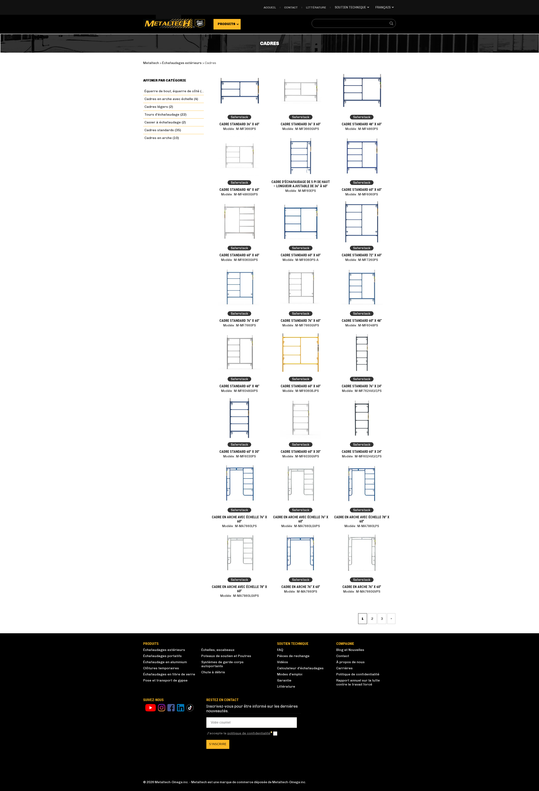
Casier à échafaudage (162, 122)
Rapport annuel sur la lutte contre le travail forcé (358, 682)
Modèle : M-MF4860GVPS (239, 194)
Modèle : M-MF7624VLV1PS (362, 391)
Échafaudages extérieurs (164, 650)
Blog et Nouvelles (350, 650)
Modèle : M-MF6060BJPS (301, 391)
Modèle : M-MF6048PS (361, 325)
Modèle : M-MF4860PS (361, 129)
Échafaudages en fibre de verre (169, 674)
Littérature (316, 7)
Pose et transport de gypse (165, 680)
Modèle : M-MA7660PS (300, 591)
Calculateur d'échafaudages (300, 668)
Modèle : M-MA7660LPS (239, 526)
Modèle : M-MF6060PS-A (301, 260)
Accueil (270, 7)
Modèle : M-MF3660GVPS (300, 129)
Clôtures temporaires (161, 668)
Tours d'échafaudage (161, 114)
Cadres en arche (158, 138)
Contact (291, 7)
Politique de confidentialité (357, 674)
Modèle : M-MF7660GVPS (300, 325)
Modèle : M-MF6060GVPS (239, 260)
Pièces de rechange (293, 656)
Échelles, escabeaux (218, 650)
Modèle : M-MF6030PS (239, 456)
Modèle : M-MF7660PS (239, 325)
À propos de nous (350, 662)
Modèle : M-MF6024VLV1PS (362, 456)
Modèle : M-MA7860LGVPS (239, 596)
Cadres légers (156, 107)
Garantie (284, 680)
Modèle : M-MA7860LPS (361, 526)
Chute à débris (213, 672)
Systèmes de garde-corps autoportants (222, 664)
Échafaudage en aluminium (165, 662)
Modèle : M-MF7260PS (361, 260)
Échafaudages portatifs (162, 656)
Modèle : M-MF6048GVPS (239, 391)
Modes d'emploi (289, 674)
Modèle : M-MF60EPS (300, 191)
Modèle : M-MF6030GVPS (300, 456)
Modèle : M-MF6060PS (361, 194)
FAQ (280, 650)
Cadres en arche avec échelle (168, 99)
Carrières (344, 668)
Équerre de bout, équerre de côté (171, 91)
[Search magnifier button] (391, 23)
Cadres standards (159, 130)
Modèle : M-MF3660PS (239, 129)
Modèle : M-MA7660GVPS (361, 591)
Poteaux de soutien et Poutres (226, 656)
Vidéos (282, 662)
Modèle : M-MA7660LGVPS (300, 526)
